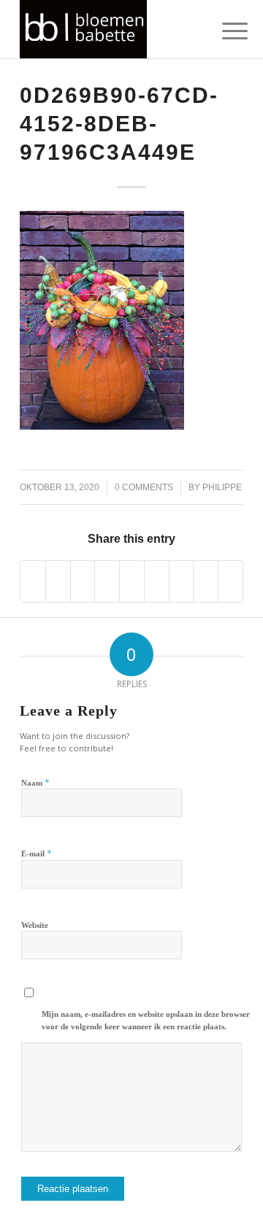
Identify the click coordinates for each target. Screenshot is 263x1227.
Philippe (222, 487)
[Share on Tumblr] (157, 581)
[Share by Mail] (230, 581)
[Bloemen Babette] (109, 29)
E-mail (36, 853)
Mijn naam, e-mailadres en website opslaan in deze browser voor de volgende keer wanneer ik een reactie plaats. (146, 1020)
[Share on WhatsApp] (83, 581)
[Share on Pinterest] (107, 581)
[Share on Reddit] (206, 581)
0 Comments (144, 487)
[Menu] (223, 30)
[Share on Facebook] (32, 581)
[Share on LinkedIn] (132, 581)
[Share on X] (58, 581)
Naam (35, 782)
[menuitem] (223, 30)
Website (34, 925)
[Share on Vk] (181, 581)
